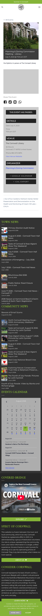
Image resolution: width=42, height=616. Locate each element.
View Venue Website (14, 156)
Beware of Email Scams (11, 312)
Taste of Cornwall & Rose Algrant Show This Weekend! (22, 245)
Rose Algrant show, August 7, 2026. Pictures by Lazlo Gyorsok (23, 337)
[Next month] (35, 402)
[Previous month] (6, 402)
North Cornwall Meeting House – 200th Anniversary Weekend (22, 321)
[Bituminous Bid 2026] (4, 277)
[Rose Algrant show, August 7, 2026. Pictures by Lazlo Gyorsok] (4, 338)
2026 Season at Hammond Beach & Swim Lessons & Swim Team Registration (19, 300)
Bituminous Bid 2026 (17, 275)
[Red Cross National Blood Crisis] (4, 362)
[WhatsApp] (19, 102)
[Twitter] (10, 102)
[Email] (15, 102)
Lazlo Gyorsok (30, 547)
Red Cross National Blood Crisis (22, 360)
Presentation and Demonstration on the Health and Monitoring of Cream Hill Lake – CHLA (20, 203)
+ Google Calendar (21, 176)
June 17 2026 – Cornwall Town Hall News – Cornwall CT (19, 292)
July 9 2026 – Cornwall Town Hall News (22, 253)
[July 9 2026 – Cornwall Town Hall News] (4, 254)
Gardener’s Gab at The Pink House (16, 444)
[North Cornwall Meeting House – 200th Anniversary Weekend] (4, 322)
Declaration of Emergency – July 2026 (17, 260)
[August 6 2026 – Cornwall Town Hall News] (4, 238)
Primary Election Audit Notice (21, 228)
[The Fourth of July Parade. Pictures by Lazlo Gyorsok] (4, 378)
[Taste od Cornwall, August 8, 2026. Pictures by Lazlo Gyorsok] (4, 330)
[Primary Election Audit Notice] (4, 230)
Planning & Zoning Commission (20, 168)
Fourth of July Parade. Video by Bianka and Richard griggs (20, 385)
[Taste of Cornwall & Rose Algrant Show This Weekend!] (4, 246)
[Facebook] (5, 102)
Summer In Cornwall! (21, 2)
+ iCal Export (21, 182)
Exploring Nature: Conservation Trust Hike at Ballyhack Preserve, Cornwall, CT (22, 369)
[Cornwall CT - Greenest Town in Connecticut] (21, 7)
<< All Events (8, 20)
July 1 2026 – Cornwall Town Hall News (18, 267)
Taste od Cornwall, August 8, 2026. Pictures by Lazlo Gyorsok (23, 329)
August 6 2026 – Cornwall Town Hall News (24, 237)
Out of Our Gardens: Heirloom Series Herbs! (20, 199)
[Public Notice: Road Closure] (4, 285)
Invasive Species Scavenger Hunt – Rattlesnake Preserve (17, 463)
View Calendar (9, 468)
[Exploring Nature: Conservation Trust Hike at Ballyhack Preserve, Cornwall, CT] (4, 370)
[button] (2, 7)
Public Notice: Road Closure (20, 283)
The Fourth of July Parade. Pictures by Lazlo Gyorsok (23, 377)
